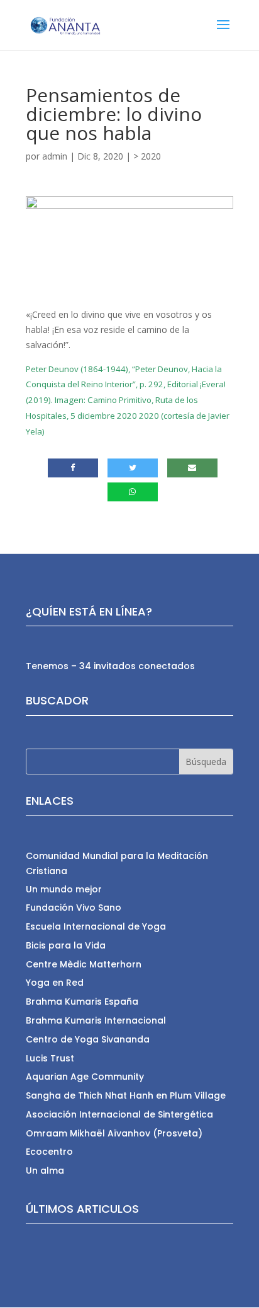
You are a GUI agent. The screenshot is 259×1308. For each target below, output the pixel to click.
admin (54, 156)
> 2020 (147, 156)
